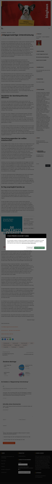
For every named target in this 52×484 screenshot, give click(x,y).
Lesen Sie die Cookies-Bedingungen (29, 243)
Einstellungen (30, 247)
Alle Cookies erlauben (39, 247)
